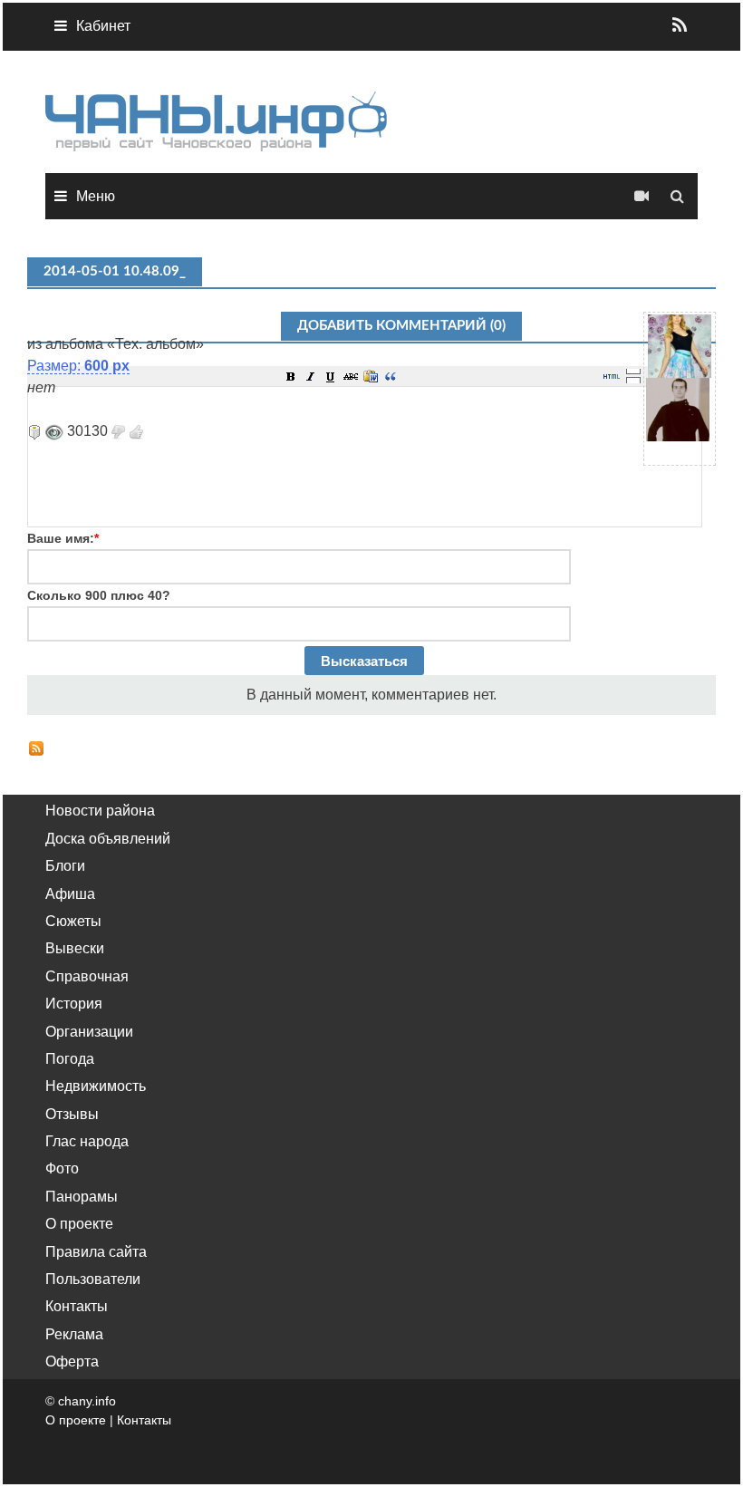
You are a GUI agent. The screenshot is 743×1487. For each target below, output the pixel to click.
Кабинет (103, 26)
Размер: (78, 365)
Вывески (74, 948)
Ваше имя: (63, 538)
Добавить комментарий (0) (401, 326)
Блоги (65, 866)
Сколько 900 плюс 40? (98, 595)
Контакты (76, 1306)
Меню (95, 196)
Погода (69, 1059)
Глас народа (87, 1141)
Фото (62, 1168)
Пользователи (92, 1279)
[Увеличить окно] (633, 370)
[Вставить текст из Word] (371, 376)
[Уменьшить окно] (633, 379)
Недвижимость (95, 1086)
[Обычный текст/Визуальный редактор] (612, 376)
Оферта (72, 1361)
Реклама (74, 1334)
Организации (89, 1031)
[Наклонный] (311, 376)
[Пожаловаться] (34, 431)
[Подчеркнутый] (331, 376)
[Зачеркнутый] (351, 376)
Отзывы (72, 1114)
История (73, 1003)
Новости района (100, 810)
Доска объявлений (107, 838)
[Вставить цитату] (390, 376)
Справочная (87, 976)
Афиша (70, 894)
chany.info (87, 1401)
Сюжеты (73, 921)
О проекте (79, 1223)
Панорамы (81, 1196)
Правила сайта (96, 1252)
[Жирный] (291, 376)
